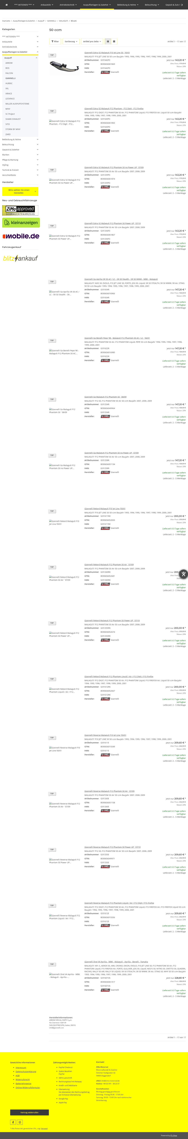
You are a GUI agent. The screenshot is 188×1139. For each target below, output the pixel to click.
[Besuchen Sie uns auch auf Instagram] (20, 1122)
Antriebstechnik (9, 46)
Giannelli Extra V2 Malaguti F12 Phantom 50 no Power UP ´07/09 (114, 167)
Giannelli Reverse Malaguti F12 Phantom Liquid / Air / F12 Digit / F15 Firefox (119, 903)
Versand (44, 1128)
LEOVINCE (10, 98)
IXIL (7, 88)
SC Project (10, 114)
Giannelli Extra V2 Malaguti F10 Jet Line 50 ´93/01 (107, 52)
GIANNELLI (11, 78)
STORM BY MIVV (13, 129)
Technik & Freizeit (10, 170)
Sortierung (70, 41)
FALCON (9, 73)
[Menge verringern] (157, 87)
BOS (7, 68)
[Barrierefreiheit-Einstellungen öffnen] (183, 574)
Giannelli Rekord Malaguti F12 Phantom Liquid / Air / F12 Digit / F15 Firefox (119, 676)
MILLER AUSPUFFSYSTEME (17, 103)
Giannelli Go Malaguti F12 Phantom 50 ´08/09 (105, 397)
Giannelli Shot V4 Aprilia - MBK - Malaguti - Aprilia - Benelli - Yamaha (116, 961)
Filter (56, 41)
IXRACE (9, 93)
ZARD (8, 134)
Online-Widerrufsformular (28, 1087)
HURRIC (9, 83)
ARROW (9, 63)
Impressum (21, 1067)
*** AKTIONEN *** (11, 36)
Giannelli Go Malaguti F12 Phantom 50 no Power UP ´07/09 (112, 452)
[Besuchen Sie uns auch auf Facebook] (13, 1122)
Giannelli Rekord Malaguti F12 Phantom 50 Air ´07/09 (109, 564)
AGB (18, 1075)
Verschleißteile (9, 175)
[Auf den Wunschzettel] (75, 56)
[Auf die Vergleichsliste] (68, 56)
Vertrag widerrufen (29, 1112)
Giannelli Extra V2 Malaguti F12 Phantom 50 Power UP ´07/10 (113, 223)
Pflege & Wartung (10, 159)
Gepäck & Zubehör (10, 149)
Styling (5, 165)
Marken (5, 154)
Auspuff (8, 58)
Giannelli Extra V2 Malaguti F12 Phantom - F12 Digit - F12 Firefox (114, 108)
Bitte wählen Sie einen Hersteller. (19, 191)
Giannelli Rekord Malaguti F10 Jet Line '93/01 (105, 508)
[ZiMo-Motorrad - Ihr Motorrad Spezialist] (6, 5)
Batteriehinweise (23, 1083)
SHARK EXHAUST (13, 119)
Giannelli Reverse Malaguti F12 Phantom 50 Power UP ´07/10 (113, 847)
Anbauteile (7, 41)
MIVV (8, 108)
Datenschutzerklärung (26, 1071)
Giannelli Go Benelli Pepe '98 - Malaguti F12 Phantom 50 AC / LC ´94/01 (117, 338)
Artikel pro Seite (91, 41)
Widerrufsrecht (23, 1079)
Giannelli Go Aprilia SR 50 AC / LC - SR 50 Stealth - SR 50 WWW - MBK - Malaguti (121, 279)
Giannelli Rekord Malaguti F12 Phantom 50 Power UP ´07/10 (112, 620)
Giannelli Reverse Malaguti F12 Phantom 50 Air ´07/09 (109, 791)
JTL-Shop (173, 1135)
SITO (8, 124)
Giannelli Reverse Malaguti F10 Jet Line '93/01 (105, 735)
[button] (180, 4)
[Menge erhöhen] (184, 87)
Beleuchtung (8, 144)
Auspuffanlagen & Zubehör (14, 52)
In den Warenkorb (170, 95)
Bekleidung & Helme (11, 139)
